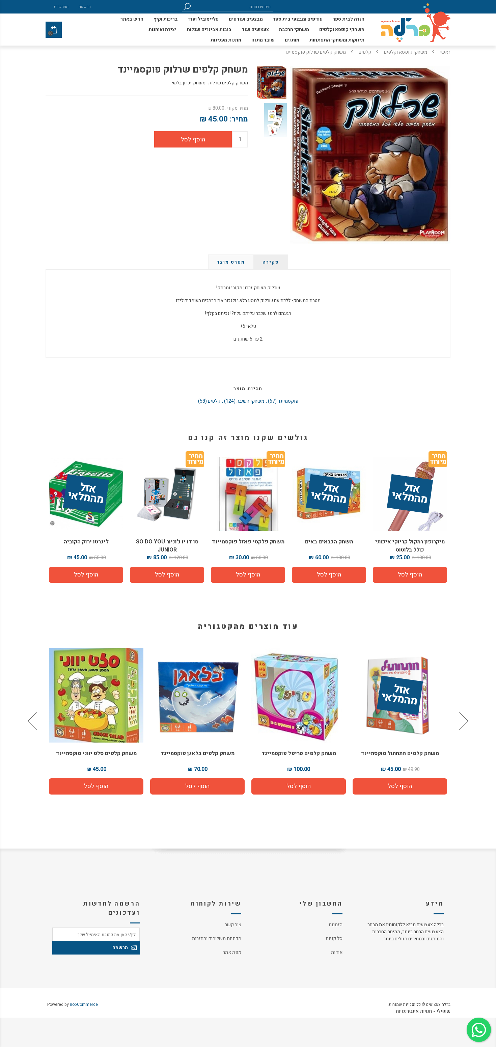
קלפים (214, 401)
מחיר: (238, 119)
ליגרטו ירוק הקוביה (86, 542)
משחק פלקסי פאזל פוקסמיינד (248, 542)
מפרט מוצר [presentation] (231, 262)
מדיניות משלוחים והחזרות (216, 938)
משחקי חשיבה (250, 401)
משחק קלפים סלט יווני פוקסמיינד (197, 753)
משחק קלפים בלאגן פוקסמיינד (299, 753)
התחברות (61, 6)
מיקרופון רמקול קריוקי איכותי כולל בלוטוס (410, 546)
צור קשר (233, 924)
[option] (399, 721)
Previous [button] (463, 721)
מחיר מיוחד (276, 460)
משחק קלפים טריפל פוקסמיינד (400, 753)
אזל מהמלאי (410, 493)
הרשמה (85, 6)
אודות (336, 952)
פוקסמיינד (288, 401)
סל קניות (334, 938)
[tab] (270, 262)
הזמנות (335, 924)
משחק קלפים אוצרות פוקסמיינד (96, 753)
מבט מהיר (400, 692)
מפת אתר (232, 952)
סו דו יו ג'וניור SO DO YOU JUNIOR (167, 546)
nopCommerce (84, 1004)
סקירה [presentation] (271, 262)
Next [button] (33, 721)
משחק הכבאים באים (329, 542)
